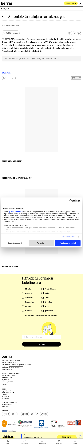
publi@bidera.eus (14, 367)
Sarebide (4, 384)
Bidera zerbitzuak (7, 404)
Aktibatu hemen (52, 58)
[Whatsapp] (3, 414)
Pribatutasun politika (8, 392)
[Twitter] (13, 414)
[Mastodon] (46, 414)
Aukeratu (40, 243)
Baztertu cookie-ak (15, 243)
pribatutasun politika (41, 315)
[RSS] (32, 414)
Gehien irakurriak (12, 161)
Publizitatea (5, 379)
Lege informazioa (7, 391)
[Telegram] (8, 414)
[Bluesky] (41, 414)
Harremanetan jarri (7, 369)
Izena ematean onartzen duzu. (41, 315)
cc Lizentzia (5, 396)
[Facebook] (18, 414)
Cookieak (4, 394)
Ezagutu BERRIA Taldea (8, 375)
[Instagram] (22, 414)
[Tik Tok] (37, 414)
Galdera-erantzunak (7, 381)
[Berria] (7, 357)
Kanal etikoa (5, 398)
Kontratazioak (6, 383)
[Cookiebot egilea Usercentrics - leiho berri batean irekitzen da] (71, 200)
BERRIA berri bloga (7, 377)
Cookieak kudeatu (69, 237)
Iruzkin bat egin (10, 78)
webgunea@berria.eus (16, 366)
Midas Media (5, 406)
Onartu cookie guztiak (67, 243)
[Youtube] (27, 414)
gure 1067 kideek (15, 212)
